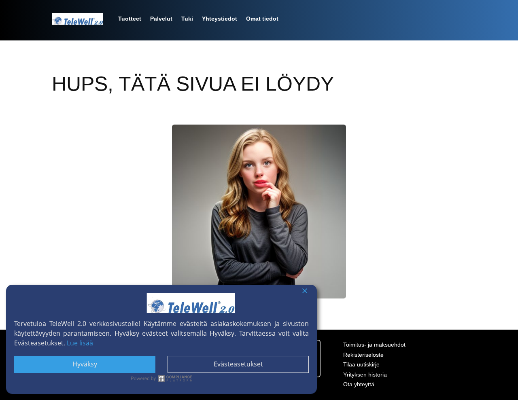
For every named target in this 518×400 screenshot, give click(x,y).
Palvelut (161, 18)
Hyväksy (84, 364)
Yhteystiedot (219, 18)
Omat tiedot (262, 18)
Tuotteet (129, 18)
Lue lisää (80, 343)
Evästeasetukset (238, 364)
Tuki (187, 18)
